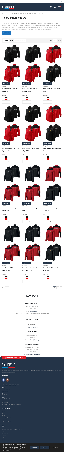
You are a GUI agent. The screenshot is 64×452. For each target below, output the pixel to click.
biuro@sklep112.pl (33, 327)
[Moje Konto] (51, 7)
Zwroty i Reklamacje (6, 417)
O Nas (3, 431)
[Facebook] (59, 2)
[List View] (60, 40)
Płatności (4, 413)
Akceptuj (34, 447)
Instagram (7, 380)
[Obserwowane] (55, 7)
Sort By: (12, 40)
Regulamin (4, 419)
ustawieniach (6, 450)
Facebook (3, 380)
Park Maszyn (5, 433)
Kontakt (3, 439)
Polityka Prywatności (6, 421)
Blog (3, 437)
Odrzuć (44, 447)
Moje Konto (4, 411)
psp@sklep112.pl (34, 311)
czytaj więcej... (5, 375)
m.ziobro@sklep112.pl (33, 340)
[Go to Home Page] (2, 13)
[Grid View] (58, 40)
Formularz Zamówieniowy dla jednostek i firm (12, 429)
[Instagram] (61, 2)
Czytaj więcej (6, 32)
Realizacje (4, 435)
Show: (51, 40)
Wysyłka (3, 415)
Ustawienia (55, 447)
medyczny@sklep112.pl (34, 354)
